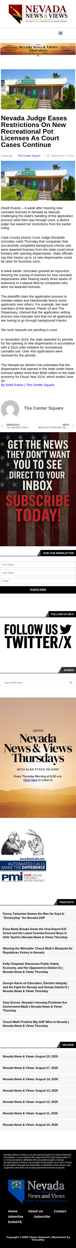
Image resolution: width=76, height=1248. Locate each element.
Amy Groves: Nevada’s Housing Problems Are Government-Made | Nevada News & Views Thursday (35, 1006)
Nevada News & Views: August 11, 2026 (30, 1113)
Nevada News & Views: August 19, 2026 (30, 1056)
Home (12, 1211)
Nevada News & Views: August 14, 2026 (30, 1079)
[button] (60, 33)
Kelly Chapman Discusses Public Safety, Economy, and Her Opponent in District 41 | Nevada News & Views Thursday (33, 967)
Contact (60, 1211)
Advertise (15, 1216)
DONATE (15, 1222)
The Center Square (29, 155)
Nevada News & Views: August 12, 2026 (30, 1101)
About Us (35, 1211)
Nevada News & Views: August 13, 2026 (30, 1090)
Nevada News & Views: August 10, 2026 (30, 1124)
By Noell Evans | (13, 385)
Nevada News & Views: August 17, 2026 (30, 1067)
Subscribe (42, 1216)
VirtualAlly (38, 1239)
